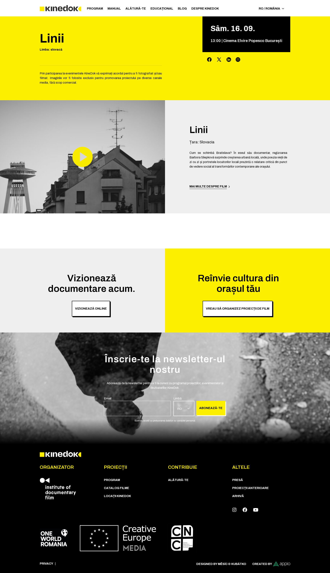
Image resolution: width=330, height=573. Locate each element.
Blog (182, 8)
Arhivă (238, 496)
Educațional (161, 8)
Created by (262, 564)
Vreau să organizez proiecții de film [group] (237, 308)
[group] (137, 406)
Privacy (46, 563)
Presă (237, 480)
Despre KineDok (205, 8)
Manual (114, 8)
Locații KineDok (117, 496)
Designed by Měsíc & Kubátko (221, 564)
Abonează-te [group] (210, 408)
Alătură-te (135, 8)
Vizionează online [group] (91, 308)
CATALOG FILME (116, 488)
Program (95, 8)
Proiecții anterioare (250, 488)
